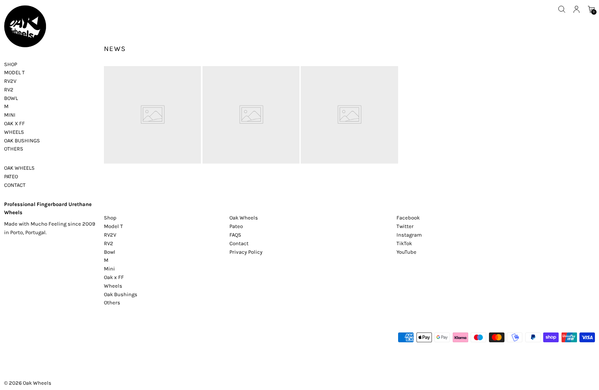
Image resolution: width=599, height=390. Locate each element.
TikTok (404, 243)
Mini (109, 269)
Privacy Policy (245, 252)
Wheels (113, 286)
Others (112, 302)
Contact (239, 243)
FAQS (235, 235)
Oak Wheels (37, 383)
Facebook (408, 218)
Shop (110, 218)
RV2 (108, 243)
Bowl (109, 252)
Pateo (236, 226)
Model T (113, 226)
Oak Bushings (120, 294)
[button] (562, 9)
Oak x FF (114, 277)
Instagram (409, 235)
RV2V (110, 235)
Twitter (405, 226)
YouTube (406, 252)
